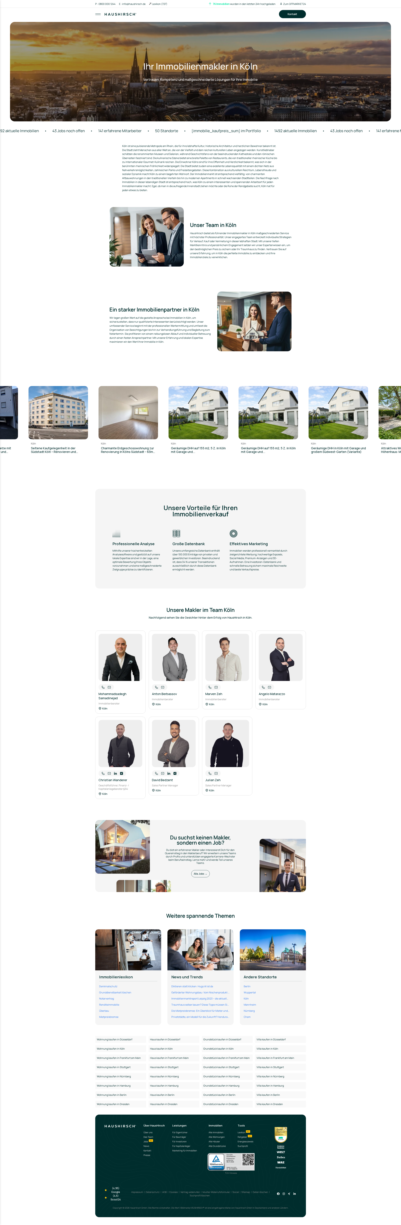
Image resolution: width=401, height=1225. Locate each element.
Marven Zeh (213, 694)
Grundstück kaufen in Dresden (220, 1104)
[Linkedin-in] (294, 1194)
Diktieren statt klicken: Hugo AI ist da (192, 986)
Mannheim (250, 1004)
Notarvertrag (106, 998)
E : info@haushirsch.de (132, 4)
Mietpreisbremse (108, 1017)
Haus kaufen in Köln (161, 1048)
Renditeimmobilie (109, 1004)
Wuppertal (250, 992)
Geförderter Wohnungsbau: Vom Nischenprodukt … (200, 992)
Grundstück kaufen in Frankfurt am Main (226, 1058)
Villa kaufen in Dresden (270, 1104)
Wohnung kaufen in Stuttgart (113, 1067)
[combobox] (201, 17)
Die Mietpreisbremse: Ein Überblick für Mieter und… (200, 1010)
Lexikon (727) (159, 4)
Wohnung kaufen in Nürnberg (114, 1076)
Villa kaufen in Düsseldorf (271, 1039)
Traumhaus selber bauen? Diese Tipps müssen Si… (200, 1004)
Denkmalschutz (108, 986)
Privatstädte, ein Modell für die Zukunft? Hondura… (200, 1017)
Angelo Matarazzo (272, 694)
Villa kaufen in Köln (267, 1048)
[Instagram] (284, 1194)
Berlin (247, 986)
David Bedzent (162, 780)
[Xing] (289, 1194)
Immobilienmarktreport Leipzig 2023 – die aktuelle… (200, 998)
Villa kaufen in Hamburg (270, 1085)
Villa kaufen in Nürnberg (270, 1076)
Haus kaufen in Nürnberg (164, 1076)
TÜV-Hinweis (231, 1173)
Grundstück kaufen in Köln (218, 1048)
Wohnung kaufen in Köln (111, 1048)
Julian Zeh (213, 780)
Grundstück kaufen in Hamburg (221, 1085)
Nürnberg (249, 1010)
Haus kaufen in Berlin (162, 1095)
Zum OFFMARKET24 (294, 4)
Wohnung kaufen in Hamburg (113, 1085)
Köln (246, 998)
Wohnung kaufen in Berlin (112, 1095)
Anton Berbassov (164, 694)
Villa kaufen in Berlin (268, 1095)
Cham (247, 1017)
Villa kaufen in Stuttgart (270, 1067)
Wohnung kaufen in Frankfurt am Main (119, 1058)
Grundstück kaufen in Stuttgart (221, 1067)
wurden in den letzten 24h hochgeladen (244, 4)
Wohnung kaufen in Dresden (113, 1104)
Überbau (104, 1010)
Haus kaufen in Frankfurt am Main (169, 1058)
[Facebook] (278, 1194)
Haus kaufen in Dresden (163, 1104)
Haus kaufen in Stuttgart (164, 1067)
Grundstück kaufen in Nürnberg (221, 1076)
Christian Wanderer (113, 780)
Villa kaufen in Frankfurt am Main (275, 1058)
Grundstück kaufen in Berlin (219, 1095)
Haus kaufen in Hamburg (164, 1085)
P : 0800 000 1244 (105, 4)
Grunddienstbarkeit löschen (115, 992)
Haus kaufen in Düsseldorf (165, 1039)
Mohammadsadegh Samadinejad (112, 696)
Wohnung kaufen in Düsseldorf (114, 1039)
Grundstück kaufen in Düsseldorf (222, 1039)
